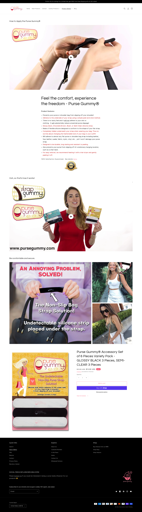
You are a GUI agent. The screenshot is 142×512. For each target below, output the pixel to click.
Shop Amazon (97, 452)
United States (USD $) (17, 505)
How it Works (13, 449)
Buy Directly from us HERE (100, 446)
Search (11, 446)
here (75, 159)
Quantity (79, 374)
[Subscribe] (37, 491)
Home (53, 455)
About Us (54, 446)
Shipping (79, 371)
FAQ (10, 452)
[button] (124, 8)
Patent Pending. (129, 506)
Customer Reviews (56, 449)
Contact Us (54, 458)
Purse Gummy (122, 506)
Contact (11, 458)
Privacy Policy (13, 461)
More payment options (101, 392)
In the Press (54, 452)
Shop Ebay (96, 449)
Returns (11, 455)
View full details (81, 395)
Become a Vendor (14, 464)
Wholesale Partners (56, 461)
